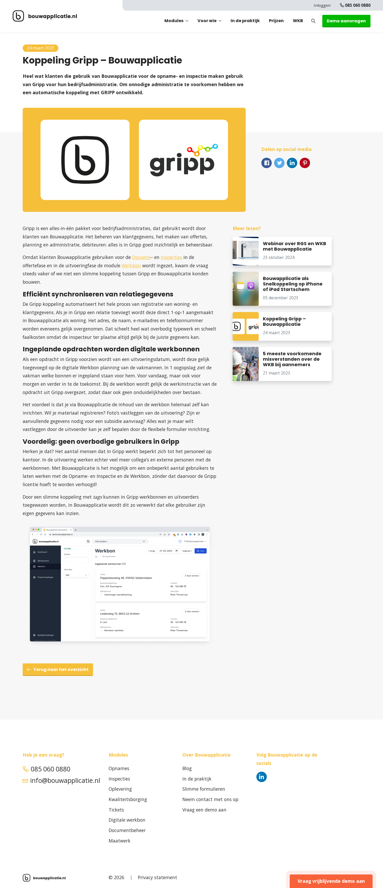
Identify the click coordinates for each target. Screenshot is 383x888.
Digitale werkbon (127, 820)
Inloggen (322, 5)
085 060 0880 (357, 5)
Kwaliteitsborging (128, 799)
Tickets (116, 810)
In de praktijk (245, 21)
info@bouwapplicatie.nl (65, 780)
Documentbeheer (127, 830)
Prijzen (276, 21)
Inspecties (171, 257)
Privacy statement (157, 877)
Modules (173, 21)
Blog (187, 768)
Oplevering (120, 789)
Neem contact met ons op (210, 799)
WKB (298, 21)
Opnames (119, 768)
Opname (141, 257)
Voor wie (207, 21)
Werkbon (131, 265)
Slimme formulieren (203, 789)
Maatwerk (120, 841)
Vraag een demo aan (204, 810)
